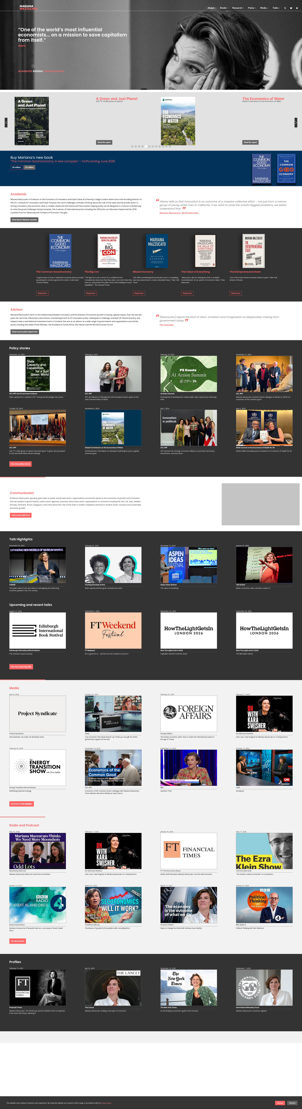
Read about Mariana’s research (24, 219)
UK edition (16, 167)
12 (170, 146)
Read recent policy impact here (24, 332)
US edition (29, 167)
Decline (292, 1103)
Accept (280, 1103)
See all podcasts (17, 941)
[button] (6, 121)
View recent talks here (21, 515)
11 (166, 146)
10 (163, 146)
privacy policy (106, 1103)
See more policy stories (20, 464)
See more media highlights (21, 804)
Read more (42, 293)
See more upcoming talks (21, 667)
